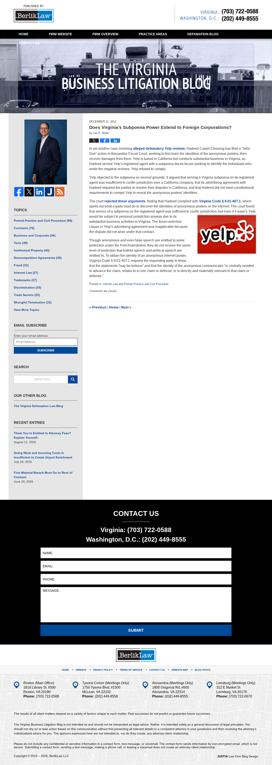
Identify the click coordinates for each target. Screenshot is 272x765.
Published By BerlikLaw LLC (216, 15)
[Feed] (60, 191)
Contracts (24, 228)
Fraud (21, 265)
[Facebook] (19, 191)
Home (23, 34)
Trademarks (25, 280)
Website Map (180, 670)
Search (73, 379)
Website (60, 34)
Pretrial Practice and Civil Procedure (146, 284)
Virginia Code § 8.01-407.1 (220, 201)
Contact (29, 43)
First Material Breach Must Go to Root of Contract (43, 475)
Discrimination (27, 287)
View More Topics (26, 309)
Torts (21, 243)
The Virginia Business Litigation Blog (34, 14)
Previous (97, 307)
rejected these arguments (124, 201)
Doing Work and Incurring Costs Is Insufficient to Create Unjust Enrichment (43, 455)
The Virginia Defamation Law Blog (38, 406)
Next (126, 307)
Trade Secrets (27, 295)
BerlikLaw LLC (59, 756)
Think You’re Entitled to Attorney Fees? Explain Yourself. (42, 435)
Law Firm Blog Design (237, 756)
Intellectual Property (32, 250)
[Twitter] (29, 191)
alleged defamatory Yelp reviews (159, 148)
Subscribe (45, 350)
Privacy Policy (103, 670)
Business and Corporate (34, 235)
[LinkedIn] (39, 191)
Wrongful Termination (33, 302)
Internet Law (110, 284)
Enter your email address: (31, 335)
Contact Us (157, 670)
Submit (136, 630)
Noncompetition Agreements (38, 257)
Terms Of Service (131, 670)
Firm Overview (105, 34)
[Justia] (49, 191)
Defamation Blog (203, 34)
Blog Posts (202, 670)
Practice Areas (153, 34)
